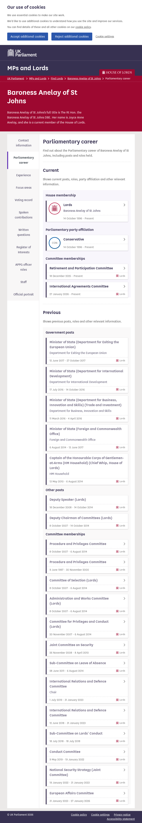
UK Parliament (15, 78)
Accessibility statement (121, 819)
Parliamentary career (23, 160)
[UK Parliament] (22, 53)
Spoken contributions (23, 215)
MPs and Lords (27, 68)
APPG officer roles (23, 267)
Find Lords (57, 78)
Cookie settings (105, 36)
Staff (24, 282)
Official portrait (23, 294)
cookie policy (83, 27)
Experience (23, 175)
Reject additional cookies (72, 36)
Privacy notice (122, 814)
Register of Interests (23, 249)
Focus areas (23, 187)
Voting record (23, 200)
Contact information (23, 143)
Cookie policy (79, 814)
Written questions (23, 232)
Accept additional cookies (28, 36)
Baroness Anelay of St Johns (84, 78)
